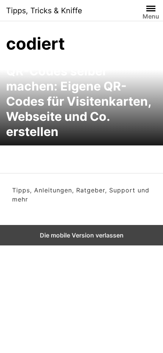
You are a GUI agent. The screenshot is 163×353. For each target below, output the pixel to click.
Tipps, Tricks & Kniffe (44, 10)
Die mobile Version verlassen (82, 235)
